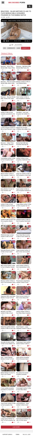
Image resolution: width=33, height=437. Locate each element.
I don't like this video (12, 45)
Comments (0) (26, 48)
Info (4, 48)
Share (18, 48)
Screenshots (11, 48)
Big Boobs (16, 2)
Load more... (17, 427)
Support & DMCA (7, 434)
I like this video (10, 45)
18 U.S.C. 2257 (26, 434)
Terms (17, 434)
